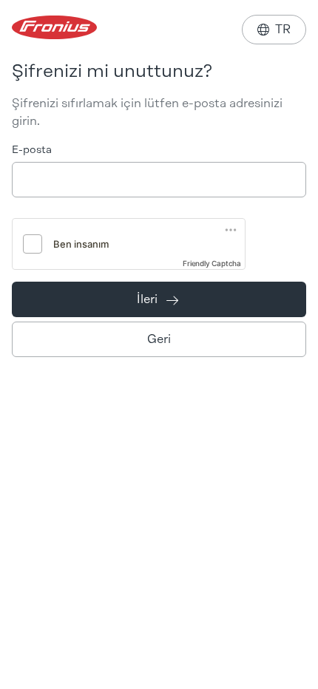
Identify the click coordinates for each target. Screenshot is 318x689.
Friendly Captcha (212, 263)
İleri (157, 299)
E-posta (32, 149)
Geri (159, 339)
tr (274, 29)
